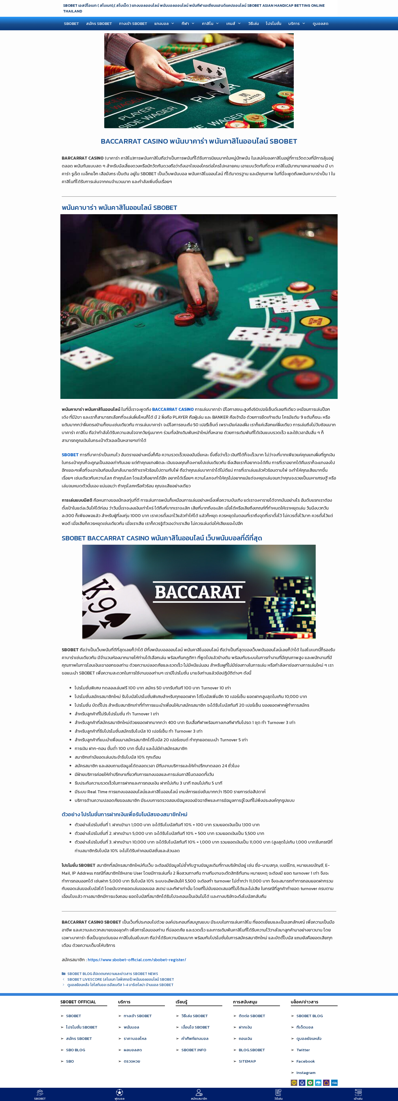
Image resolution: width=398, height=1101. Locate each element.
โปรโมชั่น (273, 23)
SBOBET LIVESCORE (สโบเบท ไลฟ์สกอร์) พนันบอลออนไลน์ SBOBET (120, 979)
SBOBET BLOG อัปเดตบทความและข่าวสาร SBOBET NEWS (112, 973)
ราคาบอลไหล (135, 1038)
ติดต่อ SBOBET (252, 1016)
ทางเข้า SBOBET (133, 23)
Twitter (303, 1050)
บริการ (294, 23)
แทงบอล (161, 23)
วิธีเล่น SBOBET (194, 1016)
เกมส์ (230, 23)
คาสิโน (207, 23)
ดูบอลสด (320, 23)
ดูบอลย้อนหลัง (308, 1038)
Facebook (305, 1061)
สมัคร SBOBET (99, 23)
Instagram (305, 1072)
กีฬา (185, 23)
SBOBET (71, 23)
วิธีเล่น (253, 23)
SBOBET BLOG (309, 1016)
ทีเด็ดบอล (304, 1027)
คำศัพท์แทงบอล (194, 1038)
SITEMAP (247, 1061)
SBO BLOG (75, 1050)
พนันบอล (131, 1027)
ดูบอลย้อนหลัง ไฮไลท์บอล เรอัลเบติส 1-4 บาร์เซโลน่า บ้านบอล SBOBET (120, 984)
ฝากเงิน (245, 1027)
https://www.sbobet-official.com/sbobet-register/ (137, 959)
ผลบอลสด (133, 1050)
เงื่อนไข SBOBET (195, 1027)
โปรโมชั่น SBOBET (81, 1027)
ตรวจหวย (132, 1061)
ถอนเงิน (245, 1038)
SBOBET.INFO (193, 1050)
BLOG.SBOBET (252, 1050)
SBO (70, 1061)
